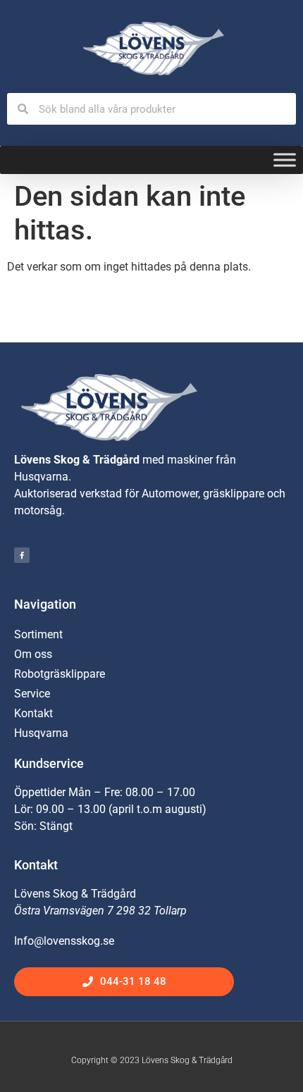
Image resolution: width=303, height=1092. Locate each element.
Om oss (33, 654)
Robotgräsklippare (59, 674)
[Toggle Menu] (284, 160)
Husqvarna (41, 733)
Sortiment (38, 634)
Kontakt (33, 713)
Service (32, 693)
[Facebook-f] (22, 555)
